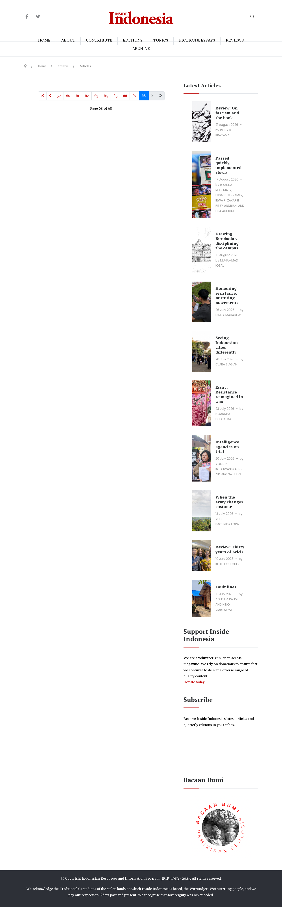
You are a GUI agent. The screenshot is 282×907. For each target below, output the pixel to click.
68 (144, 96)
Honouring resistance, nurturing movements (226, 295)
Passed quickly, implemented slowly (228, 165)
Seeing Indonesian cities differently (226, 345)
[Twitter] (38, 17)
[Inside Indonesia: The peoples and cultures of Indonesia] (141, 16)
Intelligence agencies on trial (227, 446)
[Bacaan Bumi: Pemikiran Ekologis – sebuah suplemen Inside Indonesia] (220, 827)
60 (68, 96)
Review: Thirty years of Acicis (229, 549)
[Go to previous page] (50, 95)
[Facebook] (27, 17)
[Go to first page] (42, 95)
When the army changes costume (229, 501)
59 (59, 96)
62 (87, 96)
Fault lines (225, 586)
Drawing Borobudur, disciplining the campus (227, 241)
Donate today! (195, 682)
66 (125, 96)
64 (106, 96)
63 (96, 96)
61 (77, 96)
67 (134, 96)
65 (115, 96)
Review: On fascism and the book (227, 112)
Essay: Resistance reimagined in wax (229, 394)
